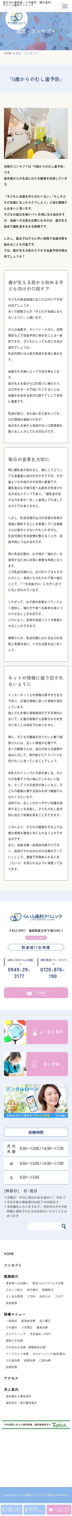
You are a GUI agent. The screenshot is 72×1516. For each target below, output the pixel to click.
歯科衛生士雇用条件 (18, 1396)
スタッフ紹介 (14, 1290)
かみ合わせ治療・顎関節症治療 (26, 1347)
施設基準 (11, 1303)
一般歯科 (11, 1321)
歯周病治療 (28, 1321)
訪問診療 (11, 1367)
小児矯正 (26, 1327)
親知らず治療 (14, 1340)
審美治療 (42, 1327)
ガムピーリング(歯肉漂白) (49, 1354)
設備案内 (47, 1290)
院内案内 (32, 1290)
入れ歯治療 (13, 1360)
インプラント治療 (17, 1354)
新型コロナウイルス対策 (48, 1283)
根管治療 (29, 1360)
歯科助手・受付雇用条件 (21, 1403)
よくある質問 (14, 1296)
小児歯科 (11, 1327)
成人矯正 (45, 1321)
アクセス (11, 1378)
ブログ (59, 1296)
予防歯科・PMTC (40, 1334)
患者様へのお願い (17, 1283)
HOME (9, 1253)
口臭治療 (45, 1360)
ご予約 (40, 992)
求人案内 (11, 1389)
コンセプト (13, 1265)
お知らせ (45, 1296)
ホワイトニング (16, 1334)
